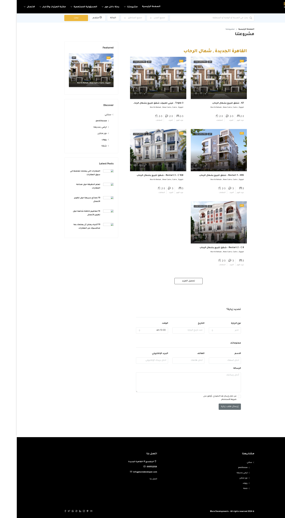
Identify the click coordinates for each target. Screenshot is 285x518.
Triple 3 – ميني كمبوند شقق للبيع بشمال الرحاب (141, 103)
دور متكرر (85, 133)
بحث (59, 18)
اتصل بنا (136, 479)
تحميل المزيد (171, 281)
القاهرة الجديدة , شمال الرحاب (198, 51)
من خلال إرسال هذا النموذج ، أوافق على (203, 398)
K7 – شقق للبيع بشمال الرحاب (211, 103)
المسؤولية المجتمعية (68, 7)
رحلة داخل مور (95, 7)
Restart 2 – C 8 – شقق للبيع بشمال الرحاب (205, 248)
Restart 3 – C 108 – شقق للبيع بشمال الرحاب (143, 175)
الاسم (221, 353)
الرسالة (220, 368)
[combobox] (141, 18)
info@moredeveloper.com (128, 472)
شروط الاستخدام (212, 399)
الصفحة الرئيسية (134, 6)
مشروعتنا (115, 7)
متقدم (79, 18)
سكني (91, 115)
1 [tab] (81, 88)
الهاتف (184, 353)
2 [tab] (77, 88)
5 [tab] (64, 88)
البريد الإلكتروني (143, 353)
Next (57, 70)
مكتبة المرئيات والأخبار (37, 7)
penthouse (84, 121)
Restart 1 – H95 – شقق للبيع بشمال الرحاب (204, 175)
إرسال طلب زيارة (213, 406)
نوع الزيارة (219, 323)
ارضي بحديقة (83, 127)
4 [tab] (68, 88)
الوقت (148, 323)
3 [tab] (73, 88)
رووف (87, 140)
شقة (87, 146)
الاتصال (14, 7)
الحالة (96, 18)
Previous (91, 70)
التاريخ (184, 323)
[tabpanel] (74, 70)
